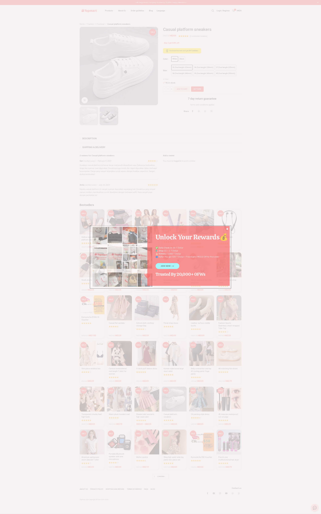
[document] (160, 257)
